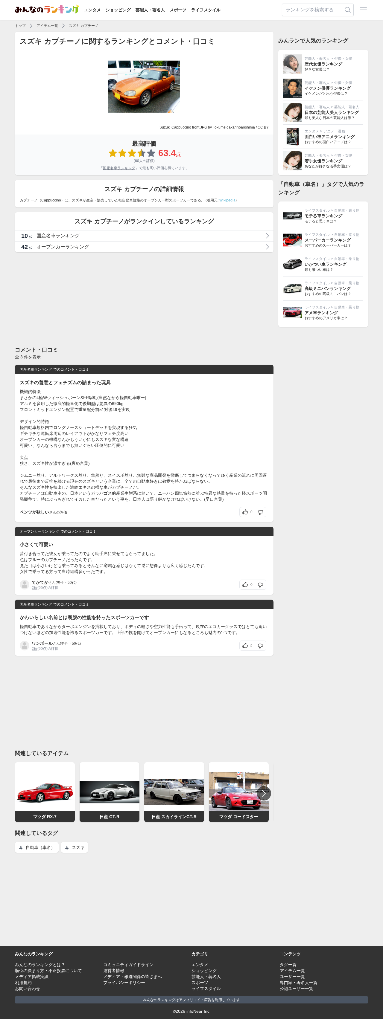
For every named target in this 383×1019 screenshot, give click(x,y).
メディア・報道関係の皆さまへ (132, 976)
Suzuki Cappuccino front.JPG (183, 127)
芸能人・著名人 (150, 9)
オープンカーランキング (39, 531)
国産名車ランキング (119, 168)
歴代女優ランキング (323, 64)
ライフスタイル (206, 9)
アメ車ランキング (321, 312)
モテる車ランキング (323, 215)
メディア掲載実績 (31, 976)
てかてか (40, 582)
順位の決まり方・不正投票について (48, 970)
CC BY (263, 127)
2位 (34, 588)
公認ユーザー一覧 (296, 988)
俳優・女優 (343, 58)
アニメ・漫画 (334, 131)
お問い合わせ (27, 988)
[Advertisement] (144, 299)
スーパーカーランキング (328, 240)
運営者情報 (113, 970)
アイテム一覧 (47, 26)
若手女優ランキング (323, 160)
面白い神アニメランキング (330, 136)
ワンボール (42, 643)
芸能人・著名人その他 (352, 107)
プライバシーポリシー (124, 982)
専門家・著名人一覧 (298, 982)
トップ (20, 26)
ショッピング (118, 9)
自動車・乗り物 (346, 210)
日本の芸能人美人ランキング (332, 112)
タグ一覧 (288, 964)
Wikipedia (227, 200)
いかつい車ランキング (325, 264)
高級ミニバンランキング (328, 288)
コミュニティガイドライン (128, 964)
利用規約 (23, 982)
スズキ (77, 847)
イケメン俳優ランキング (328, 88)
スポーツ (178, 9)
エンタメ (92, 9)
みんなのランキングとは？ (40, 964)
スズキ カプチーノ (83, 26)
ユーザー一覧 (292, 976)
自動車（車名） (40, 847)
